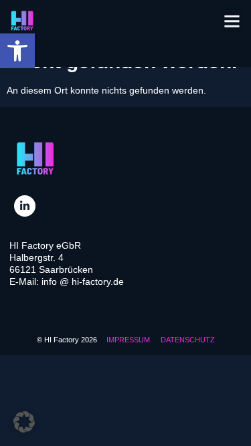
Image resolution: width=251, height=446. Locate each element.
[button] (17, 50)
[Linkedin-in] (24, 206)
